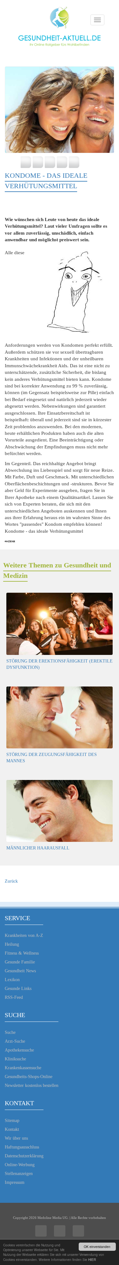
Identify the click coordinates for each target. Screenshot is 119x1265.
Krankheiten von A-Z (24, 935)
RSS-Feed (14, 997)
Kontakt (12, 1129)
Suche (10, 1032)
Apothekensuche (19, 1050)
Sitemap (12, 1120)
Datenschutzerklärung (24, 1156)
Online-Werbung (20, 1164)
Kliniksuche (15, 1059)
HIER (92, 1259)
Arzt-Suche (15, 1041)
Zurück (11, 881)
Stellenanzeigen (19, 1173)
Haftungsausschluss (22, 1147)
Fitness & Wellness (22, 953)
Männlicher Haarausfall (37, 848)
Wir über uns (16, 1138)
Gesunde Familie (20, 962)
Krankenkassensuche (23, 1067)
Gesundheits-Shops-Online (28, 1076)
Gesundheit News (20, 970)
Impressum (14, 1182)
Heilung (12, 944)
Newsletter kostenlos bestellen (31, 1085)
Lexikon (12, 979)
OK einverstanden (97, 1246)
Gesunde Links (18, 988)
